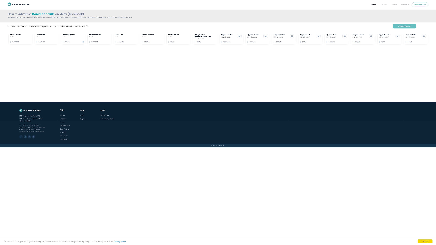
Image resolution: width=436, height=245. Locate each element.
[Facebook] (21, 136)
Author (12, 37)
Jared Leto (40, 35)
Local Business (199, 38)
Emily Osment (173, 35)
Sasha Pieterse (148, 35)
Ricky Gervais (15, 35)
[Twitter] (29, 136)
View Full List (404, 26)
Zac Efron (119, 35)
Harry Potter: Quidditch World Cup (203, 36)
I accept (425, 241)
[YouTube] (33, 136)
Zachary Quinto (69, 35)
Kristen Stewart (95, 35)
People (91, 37)
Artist (64, 37)
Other (38, 37)
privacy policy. (120, 241)
